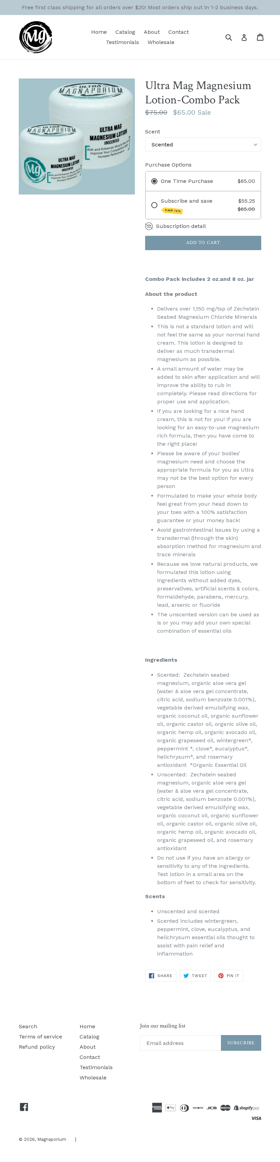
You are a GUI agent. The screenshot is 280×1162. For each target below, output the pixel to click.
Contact (178, 32)
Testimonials (122, 42)
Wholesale (161, 42)
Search (28, 1026)
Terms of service (40, 1036)
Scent (152, 131)
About (152, 32)
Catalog (125, 32)
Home (99, 32)
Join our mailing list (162, 1025)
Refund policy (37, 1047)
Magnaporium (51, 1139)
